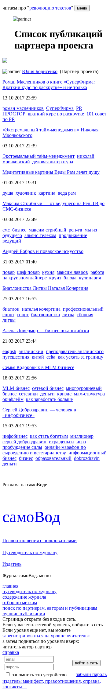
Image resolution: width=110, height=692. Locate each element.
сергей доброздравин (24, 441)
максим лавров (72, 272)
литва (68, 314)
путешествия (15, 357)
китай (38, 357)
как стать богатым (49, 436)
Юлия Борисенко (39, 71)
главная (10, 586)
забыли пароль (91, 674)
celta (50, 357)
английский (31, 351)
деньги (47, 393)
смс (6, 229)
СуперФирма (60, 108)
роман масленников (23, 108)
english (9, 351)
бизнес (19, 229)
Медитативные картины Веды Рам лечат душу (51, 172)
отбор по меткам (19, 602)
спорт (23, 314)
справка (10, 652)
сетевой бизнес (48, 388)
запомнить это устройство (39, 674)
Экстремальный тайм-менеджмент (38, 156)
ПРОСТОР (13, 113)
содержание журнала (24, 597)
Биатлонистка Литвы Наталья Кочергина (45, 288)
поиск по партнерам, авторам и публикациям (49, 608)
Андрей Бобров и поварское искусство (42, 251)
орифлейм (13, 399)
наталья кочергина (41, 309)
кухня (48, 272)
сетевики (28, 393)
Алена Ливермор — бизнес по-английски (45, 330)
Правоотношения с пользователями (39, 540)
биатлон (11, 309)
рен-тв (75, 229)
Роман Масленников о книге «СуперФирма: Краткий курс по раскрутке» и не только (48, 84)
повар (8, 272)
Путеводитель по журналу (29, 552)
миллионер (82, 436)
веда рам (67, 193)
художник (26, 193)
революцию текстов (50, 7)
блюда (70, 277)
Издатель (11, 564)
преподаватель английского (75, 351)
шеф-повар (28, 272)
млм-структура (89, 393)
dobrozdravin (87, 458)
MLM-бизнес (16, 388)
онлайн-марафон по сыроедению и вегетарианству (44, 450)
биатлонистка (45, 314)
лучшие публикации (23, 613)
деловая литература (52, 161)
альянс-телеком (40, 235)
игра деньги (61, 441)
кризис (64, 393)
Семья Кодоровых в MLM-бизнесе (38, 367)
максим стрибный (47, 229)
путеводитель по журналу (29, 591)
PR (79, 108)
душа (7, 193)
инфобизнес (15, 436)
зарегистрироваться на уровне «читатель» (46, 635)
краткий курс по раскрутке (56, 113)
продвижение (73, 235)
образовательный (53, 458)
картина (46, 193)
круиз (55, 277)
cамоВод (31, 516)
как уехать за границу (80, 357)
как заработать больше (49, 399)
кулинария (90, 277)
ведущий (11, 240)
